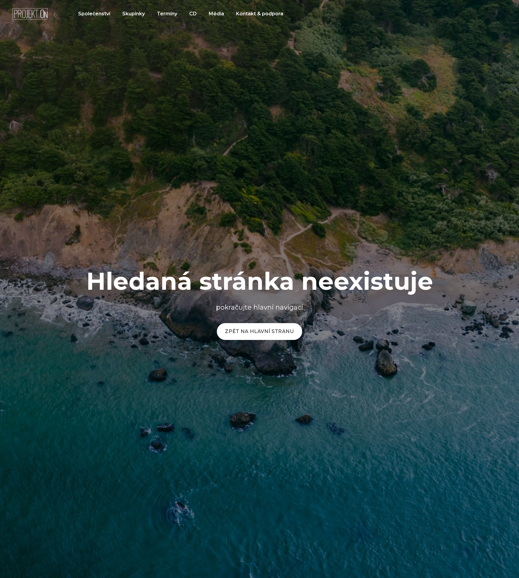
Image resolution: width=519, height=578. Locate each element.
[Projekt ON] (30, 14)
